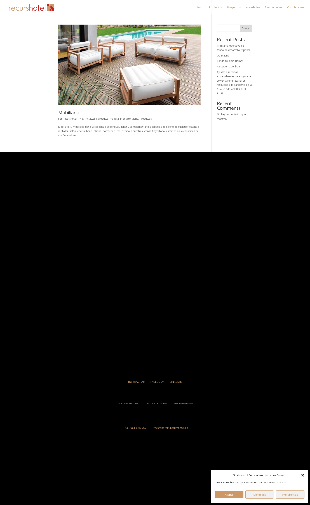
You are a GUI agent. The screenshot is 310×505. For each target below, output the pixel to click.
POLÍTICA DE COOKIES (157, 403)
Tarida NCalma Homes (230, 61)
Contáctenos (295, 7)
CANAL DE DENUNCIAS (183, 403)
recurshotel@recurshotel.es (171, 428)
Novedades (252, 7)
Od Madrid (223, 55)
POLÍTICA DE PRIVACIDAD (128, 403)
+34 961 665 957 (135, 428)
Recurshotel (70, 118)
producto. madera (108, 118)
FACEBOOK (157, 381)
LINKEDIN (176, 381)
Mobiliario (68, 112)
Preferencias (290, 494)
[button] (302, 475)
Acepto (229, 494)
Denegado (259, 494)
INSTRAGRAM (136, 381)
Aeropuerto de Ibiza (228, 66)
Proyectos (234, 7)
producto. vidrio (129, 118)
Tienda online (274, 7)
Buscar (246, 28)
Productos (216, 7)
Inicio (200, 7)
